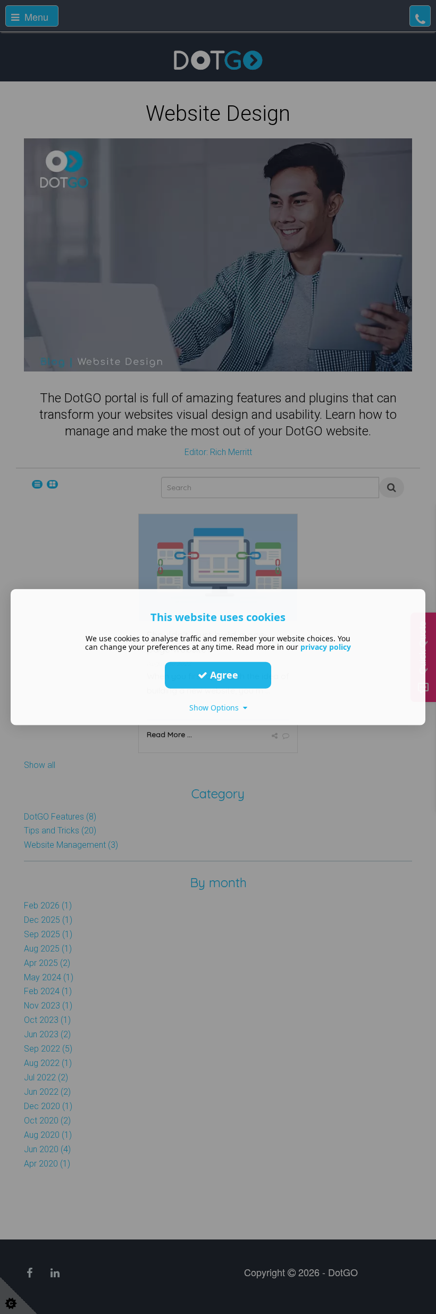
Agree (222, 674)
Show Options (216, 707)
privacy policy (325, 646)
